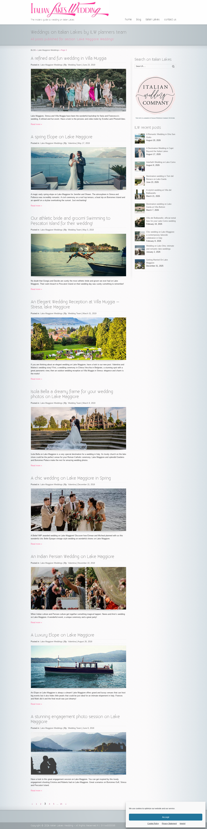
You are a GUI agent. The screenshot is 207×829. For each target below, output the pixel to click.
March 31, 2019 (89, 313)
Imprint (182, 823)
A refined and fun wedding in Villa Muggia (68, 58)
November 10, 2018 (86, 563)
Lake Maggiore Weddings (48, 50)
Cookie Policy (153, 823)
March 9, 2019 (89, 403)
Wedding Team (74, 65)
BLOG (33, 50)
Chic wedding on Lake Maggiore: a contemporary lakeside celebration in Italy (160, 235)
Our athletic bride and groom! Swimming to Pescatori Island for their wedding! (70, 221)
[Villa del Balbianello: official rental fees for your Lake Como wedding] (140, 222)
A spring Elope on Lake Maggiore (61, 136)
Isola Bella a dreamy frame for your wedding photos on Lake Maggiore (72, 394)
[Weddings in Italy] (155, 97)
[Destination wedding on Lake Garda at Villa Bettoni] (140, 208)
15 (61, 804)
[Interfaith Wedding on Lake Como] (140, 166)
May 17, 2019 (84, 143)
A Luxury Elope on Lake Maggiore (62, 635)
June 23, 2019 (89, 65)
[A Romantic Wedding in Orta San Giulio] (140, 138)
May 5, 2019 (88, 230)
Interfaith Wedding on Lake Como (160, 162)
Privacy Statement (169, 823)
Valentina (72, 143)
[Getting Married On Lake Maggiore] (140, 264)
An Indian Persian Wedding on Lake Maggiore (72, 556)
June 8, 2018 (88, 728)
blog (138, 19)
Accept (165, 817)
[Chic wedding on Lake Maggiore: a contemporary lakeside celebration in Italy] (140, 236)
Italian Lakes (153, 19)
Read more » (36, 124)
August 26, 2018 (85, 641)
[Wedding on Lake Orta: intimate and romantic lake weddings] (140, 250)
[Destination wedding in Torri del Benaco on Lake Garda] (140, 180)
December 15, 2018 (86, 484)
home (128, 19)
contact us (170, 19)
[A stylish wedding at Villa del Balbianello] (140, 194)
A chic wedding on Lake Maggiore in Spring (71, 478)
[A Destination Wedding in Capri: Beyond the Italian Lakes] (140, 152)
